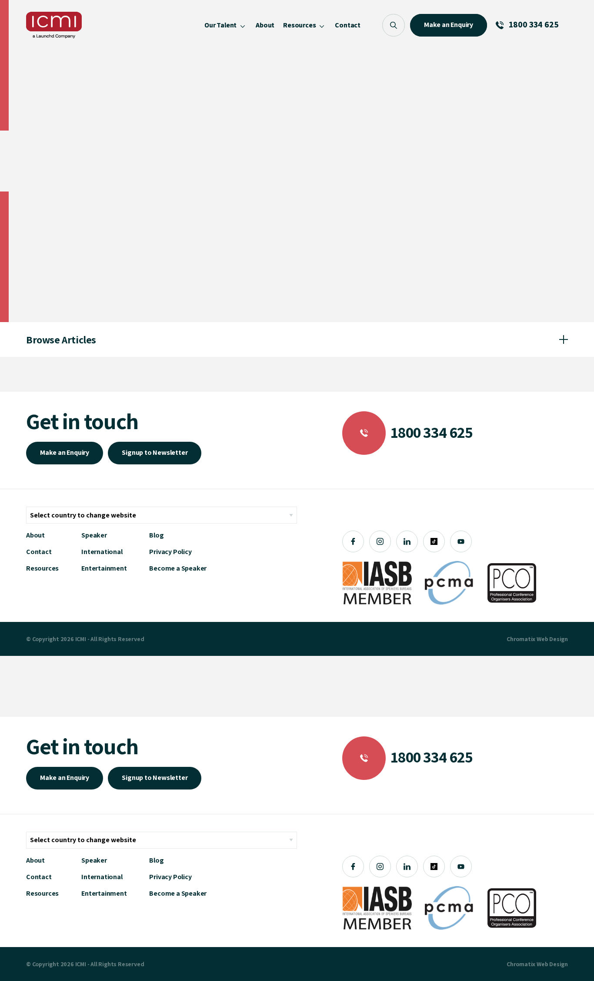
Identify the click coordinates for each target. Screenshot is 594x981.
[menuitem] (225, 25)
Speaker (94, 535)
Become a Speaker (178, 568)
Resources (42, 568)
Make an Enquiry (64, 452)
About (35, 535)
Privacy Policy (170, 551)
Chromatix (521, 639)
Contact (39, 551)
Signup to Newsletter (154, 452)
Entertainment (104, 568)
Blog (156, 535)
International (101, 551)
